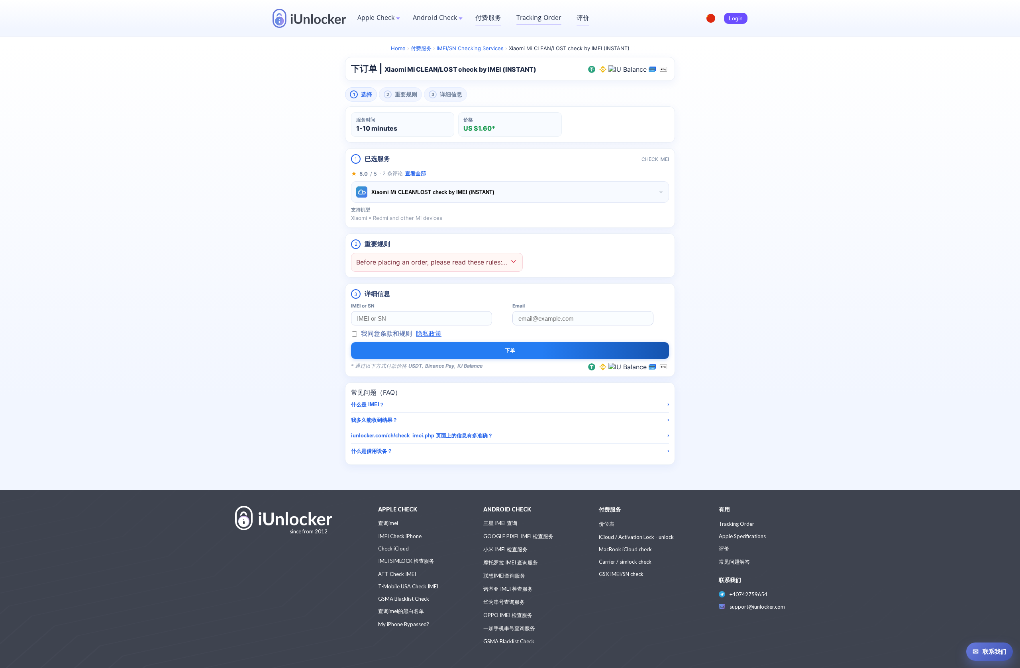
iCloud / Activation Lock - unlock (636, 537)
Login (736, 18)
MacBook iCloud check (625, 549)
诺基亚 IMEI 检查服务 (508, 589)
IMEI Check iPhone (400, 536)
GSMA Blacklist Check (403, 599)
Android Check (435, 17)
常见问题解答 (734, 561)
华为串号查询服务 (504, 602)
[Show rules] (513, 262)
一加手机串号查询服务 (509, 628)
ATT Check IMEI (397, 574)
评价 (583, 17)
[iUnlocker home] (309, 18)
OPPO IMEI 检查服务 (507, 615)
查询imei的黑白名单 (401, 611)
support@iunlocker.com (757, 606)
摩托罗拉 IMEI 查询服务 (510, 562)
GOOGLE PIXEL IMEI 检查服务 (518, 536)
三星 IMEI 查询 (500, 523)
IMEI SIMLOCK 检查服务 (406, 561)
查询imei (388, 523)
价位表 (606, 524)
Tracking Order (538, 17)
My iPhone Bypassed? (403, 624)
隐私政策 (428, 333)
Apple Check (375, 17)
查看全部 (415, 173)
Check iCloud (393, 548)
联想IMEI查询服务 (504, 575)
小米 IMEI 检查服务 (505, 549)
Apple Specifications (742, 536)
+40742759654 (748, 594)
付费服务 (488, 17)
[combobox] (510, 192)
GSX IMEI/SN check (621, 574)
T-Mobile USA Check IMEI (408, 586)
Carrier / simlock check (625, 561)
